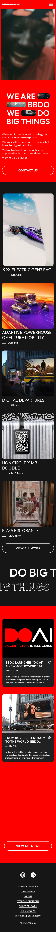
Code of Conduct (28, 886)
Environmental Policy (28, 916)
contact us (28, 170)
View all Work (28, 548)
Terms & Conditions (28, 901)
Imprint (28, 896)
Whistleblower (28, 906)
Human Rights (28, 911)
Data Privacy (28, 891)
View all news (28, 846)
